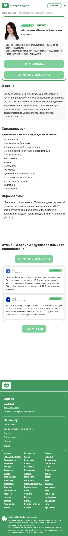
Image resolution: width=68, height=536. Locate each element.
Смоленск (50, 463)
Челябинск (50, 501)
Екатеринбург (10, 490)
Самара (48, 453)
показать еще (34, 328)
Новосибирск (30, 487)
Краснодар (29, 467)
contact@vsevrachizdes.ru (36, 532)
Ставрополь (50, 470)
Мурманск (29, 480)
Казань (7, 507)
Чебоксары (50, 497)
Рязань (27, 507)
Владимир (8, 480)
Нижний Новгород (33, 484)
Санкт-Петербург (12, 456)
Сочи (47, 467)
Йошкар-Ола (9, 504)
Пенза (27, 497)
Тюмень (49, 484)
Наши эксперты (11, 407)
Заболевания (10, 437)
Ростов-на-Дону (32, 504)
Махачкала (29, 477)
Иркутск (7, 501)
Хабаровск (50, 494)
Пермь (27, 501)
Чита (47, 504)
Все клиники (10, 424)
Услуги (7, 445)
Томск (48, 477)
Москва (7, 453)
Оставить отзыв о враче (34, 74)
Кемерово (29, 460)
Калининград (30, 453)
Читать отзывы (34, 64)
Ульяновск (50, 487)
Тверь (48, 473)
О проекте (9, 403)
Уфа (47, 490)
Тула (47, 480)
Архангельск (10, 460)
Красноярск (29, 470)
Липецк (27, 473)
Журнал (8, 441)
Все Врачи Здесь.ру (6, 385)
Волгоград (9, 484)
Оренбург (28, 494)
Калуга (27, 456)
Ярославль (50, 507)
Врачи (7, 433)
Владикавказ (10, 477)
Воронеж (8, 487)
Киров (27, 463)
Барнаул (7, 467)
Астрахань (8, 463)
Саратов (49, 456)
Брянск (7, 473)
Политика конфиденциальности (20, 411)
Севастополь (51, 460)
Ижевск (7, 497)
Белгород (8, 470)
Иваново (8, 494)
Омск (26, 490)
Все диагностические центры (18, 429)
